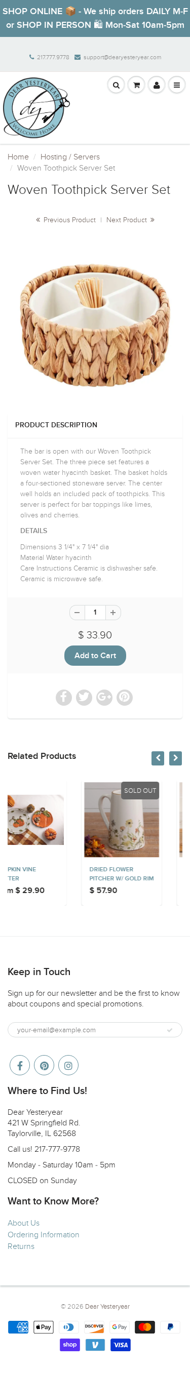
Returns (21, 1246)
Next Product (127, 220)
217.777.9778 (53, 57)
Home (18, 157)
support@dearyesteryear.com (122, 57)
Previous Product (69, 220)
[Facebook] (20, 1065)
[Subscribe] (169, 1030)
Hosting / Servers (70, 157)
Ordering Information (44, 1235)
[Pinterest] (44, 1065)
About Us (24, 1223)
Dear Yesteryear (107, 1307)
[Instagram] (68, 1065)
